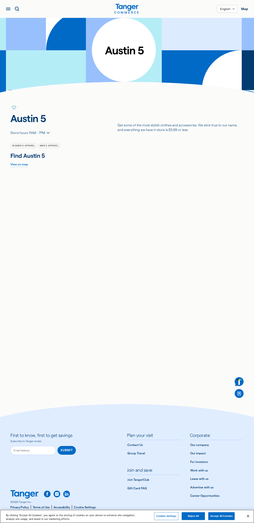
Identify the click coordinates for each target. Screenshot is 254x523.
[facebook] (47, 494)
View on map (19, 164)
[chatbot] (239, 381)
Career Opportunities (204, 495)
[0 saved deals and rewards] (239, 393)
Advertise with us (201, 487)
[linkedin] (66, 494)
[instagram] (57, 494)
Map (244, 9)
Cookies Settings (166, 515)
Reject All (193, 515)
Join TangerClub (138, 479)
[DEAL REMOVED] (239, 393)
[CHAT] (239, 381)
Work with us (199, 470)
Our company (199, 445)
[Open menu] (8, 9)
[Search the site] (17, 9)
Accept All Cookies (221, 515)
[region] (127, 516)
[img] (127, 7)
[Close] (248, 516)
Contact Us (135, 445)
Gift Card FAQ (137, 488)
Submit (67, 450)
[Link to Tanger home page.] (24, 494)
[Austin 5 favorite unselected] (14, 107)
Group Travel (136, 453)
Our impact (198, 453)
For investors (199, 461)
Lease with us (199, 478)
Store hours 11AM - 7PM (27, 133)
